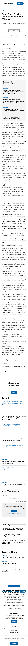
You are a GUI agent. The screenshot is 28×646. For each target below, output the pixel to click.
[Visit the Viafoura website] (23, 501)
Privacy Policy (22, 639)
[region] (14, 498)
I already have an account (14, 513)
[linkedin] (11, 35)
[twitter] (14, 35)
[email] (18, 35)
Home (3, 10)
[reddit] (16, 35)
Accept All (14, 643)
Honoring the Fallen (7, 584)
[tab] (5, 495)
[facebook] (9, 35)
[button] (3, 3)
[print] (25, 35)
